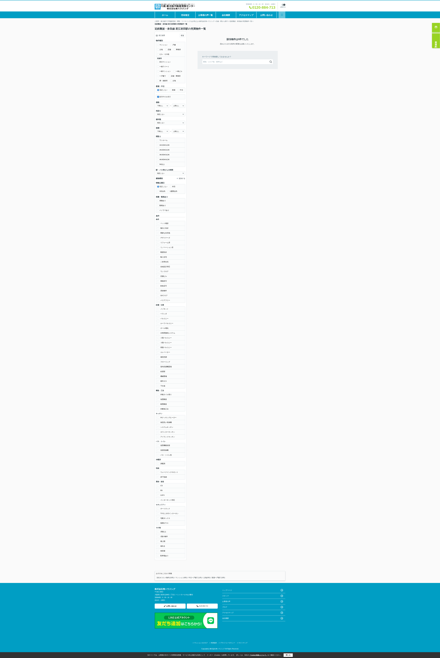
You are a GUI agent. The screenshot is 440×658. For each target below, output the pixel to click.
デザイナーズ (165, 238)
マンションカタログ (201, 643)
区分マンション (165, 62)
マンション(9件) (181, 577)
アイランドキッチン (167, 437)
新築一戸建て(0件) (218, 577)
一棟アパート (164, 66)
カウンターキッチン (167, 432)
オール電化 (164, 328)
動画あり (163, 205)
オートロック (165, 509)
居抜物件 (163, 291)
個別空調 (163, 357)
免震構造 (163, 399)
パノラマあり (164, 210)
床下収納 (163, 477)
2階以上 (163, 532)
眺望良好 (163, 252)
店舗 (169, 49)
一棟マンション (165, 71)
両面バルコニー (166, 347)
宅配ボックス (165, 518)
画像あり (163, 201)
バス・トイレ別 (166, 455)
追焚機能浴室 (165, 445)
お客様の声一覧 (205, 15)
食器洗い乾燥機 (166, 422)
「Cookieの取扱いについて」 (258, 655)
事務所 (178, 49)
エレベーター (165, 352)
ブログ (224, 607)
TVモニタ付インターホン (169, 513)
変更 (182, 35)
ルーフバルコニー (166, 323)
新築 (173, 90)
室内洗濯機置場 (166, 367)
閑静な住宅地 (165, 233)
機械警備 (163, 376)
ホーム (165, 15)
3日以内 (162, 191)
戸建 (174, 45)
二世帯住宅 (164, 262)
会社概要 (226, 15)
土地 (161, 49)
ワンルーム (164, 140)
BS (161, 490)
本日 (173, 186)
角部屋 (162, 551)
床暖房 (162, 463)
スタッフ (225, 596)
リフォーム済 (165, 242)
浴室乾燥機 (164, 450)
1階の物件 (164, 536)
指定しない (164, 90)
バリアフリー (165, 300)
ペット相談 (164, 223)
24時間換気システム (167, 333)
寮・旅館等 (164, 81)
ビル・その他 (164, 54)
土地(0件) (206, 577)
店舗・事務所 (176, 76)
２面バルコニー (166, 338)
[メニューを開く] (282, 15)
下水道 (162, 386)
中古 (181, 90)
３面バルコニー (166, 342)
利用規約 (214, 643)
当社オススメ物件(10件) (165, 577)
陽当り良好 (164, 228)
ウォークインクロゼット (169, 472)
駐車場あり (164, 556)
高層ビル (163, 276)
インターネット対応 (167, 500)
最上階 (162, 541)
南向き (162, 546)
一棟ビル (179, 71)
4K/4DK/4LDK (164, 159)
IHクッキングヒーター (168, 417)
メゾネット (164, 309)
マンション (164, 45)
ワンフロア (164, 271)
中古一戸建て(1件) (195, 577)
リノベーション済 (166, 247)
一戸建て (163, 76)
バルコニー (164, 318)
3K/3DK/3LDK (164, 155)
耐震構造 (163, 404)
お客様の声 (226, 601)
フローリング (165, 362)
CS (161, 485)
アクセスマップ (246, 15)
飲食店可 (163, 286)
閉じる (288, 655)
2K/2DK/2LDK (164, 150)
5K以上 (162, 164)
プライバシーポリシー (227, 643)
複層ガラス (164, 523)
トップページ (227, 590)
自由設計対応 (165, 267)
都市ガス (163, 381)
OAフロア (164, 295)
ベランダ (163, 314)
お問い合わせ (266, 15)
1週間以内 (173, 191)
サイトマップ (242, 643)
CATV (162, 495)
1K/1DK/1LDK (164, 145)
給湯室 (162, 371)
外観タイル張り (166, 394)
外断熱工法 (164, 409)
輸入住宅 (163, 257)
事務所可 (163, 281)
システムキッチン (166, 427)
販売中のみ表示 (165, 97)
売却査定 (185, 15)
